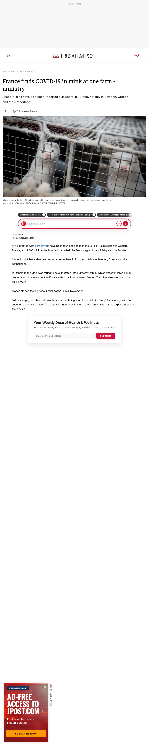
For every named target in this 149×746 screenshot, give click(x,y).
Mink (15, 245)
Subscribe (105, 335)
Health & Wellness (26, 71)
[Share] (5, 111)
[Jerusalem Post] (74, 56)
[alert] (26, 712)
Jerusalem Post (9, 71)
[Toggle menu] (8, 55)
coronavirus (42, 245)
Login (137, 55)
